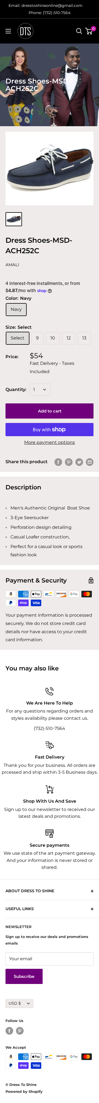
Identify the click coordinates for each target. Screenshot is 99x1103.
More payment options (49, 442)
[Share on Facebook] (58, 462)
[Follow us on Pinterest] (20, 1030)
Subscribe (24, 976)
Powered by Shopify (24, 1091)
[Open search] (79, 31)
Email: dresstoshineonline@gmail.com (45, 5)
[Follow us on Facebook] (9, 1030)
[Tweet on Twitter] (79, 462)
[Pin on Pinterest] (69, 462)
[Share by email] (90, 462)
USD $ (15, 1003)
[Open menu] (8, 31)
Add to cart (49, 411)
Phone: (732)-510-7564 (49, 12)
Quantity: (16, 389)
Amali (12, 264)
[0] (89, 31)
